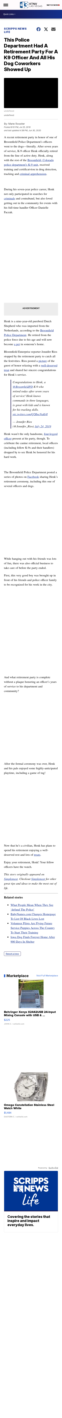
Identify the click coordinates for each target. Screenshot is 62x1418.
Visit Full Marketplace (47, 976)
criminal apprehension (33, 174)
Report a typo (12, 953)
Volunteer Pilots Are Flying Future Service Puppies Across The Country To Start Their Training (33, 927)
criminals (9, 198)
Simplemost (11, 879)
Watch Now (52, 5)
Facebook (33, 477)
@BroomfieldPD (23, 387)
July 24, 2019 (43, 426)
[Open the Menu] (5, 5)
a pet (17, 344)
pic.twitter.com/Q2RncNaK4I (30, 414)
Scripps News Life (15, 30)
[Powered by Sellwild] (53, 1168)
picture (43, 361)
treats (37, 855)
